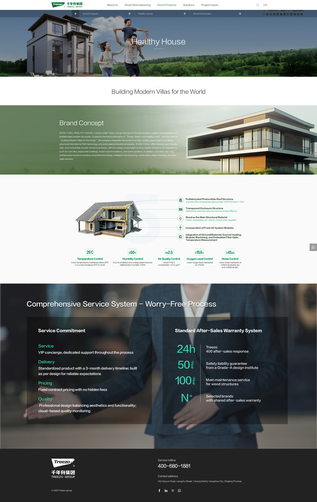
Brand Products (166, 5)
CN (265, 5)
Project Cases (209, 5)
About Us (112, 5)
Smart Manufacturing (138, 5)
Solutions (188, 5)
